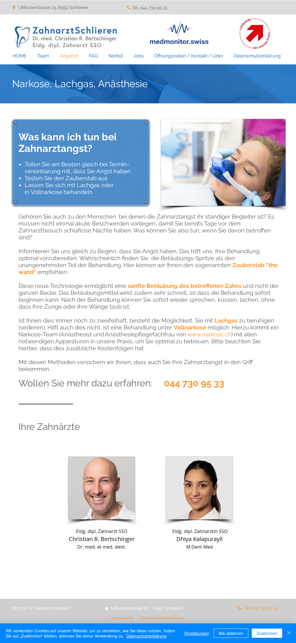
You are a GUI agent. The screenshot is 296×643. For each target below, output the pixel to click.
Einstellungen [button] (196, 633)
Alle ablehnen (231, 633)
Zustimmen (267, 633)
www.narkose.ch (209, 334)
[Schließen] (289, 633)
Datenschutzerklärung (161, 617)
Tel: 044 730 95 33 (149, 7)
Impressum (123, 617)
